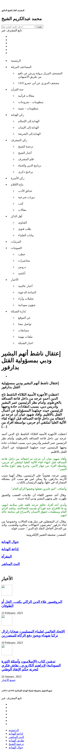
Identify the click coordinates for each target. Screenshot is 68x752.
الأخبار (14, 279)
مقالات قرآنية (26, 95)
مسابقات (23, 330)
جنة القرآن (17, 89)
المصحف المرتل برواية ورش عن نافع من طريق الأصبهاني (40, 75)
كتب (20, 203)
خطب (21, 254)
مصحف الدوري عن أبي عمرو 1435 (38, 83)
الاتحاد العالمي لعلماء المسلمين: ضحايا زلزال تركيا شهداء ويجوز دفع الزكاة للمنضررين (33, 633)
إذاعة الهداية (16, 733)
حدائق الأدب (25, 190)
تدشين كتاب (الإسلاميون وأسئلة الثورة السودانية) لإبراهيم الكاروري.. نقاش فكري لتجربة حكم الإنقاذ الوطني (31, 665)
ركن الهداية (17, 114)
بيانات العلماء (26, 235)
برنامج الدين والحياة (29, 165)
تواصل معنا (24, 324)
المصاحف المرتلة (21, 66)
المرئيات (16, 241)
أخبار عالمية (25, 286)
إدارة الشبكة (18, 311)
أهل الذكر (16, 216)
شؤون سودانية (26, 305)
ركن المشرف (19, 140)
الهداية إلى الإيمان (28, 127)
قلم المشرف (26, 159)
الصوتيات (16, 247)
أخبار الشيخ (25, 152)
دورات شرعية (26, 197)
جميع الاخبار (8, 680)
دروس (22, 266)
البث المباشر (16, 737)
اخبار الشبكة (25, 343)
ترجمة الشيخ (25, 146)
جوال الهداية (16, 747)
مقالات (22, 209)
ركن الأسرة (17, 178)
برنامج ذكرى (25, 171)
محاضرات (24, 260)
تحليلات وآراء (26, 298)
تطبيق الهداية (16, 740)
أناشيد (21, 273)
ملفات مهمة (25, 336)
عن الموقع (24, 317)
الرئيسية (16, 60)
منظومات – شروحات (31, 102)
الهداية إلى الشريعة (29, 133)
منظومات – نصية (28, 108)
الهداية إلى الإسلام (28, 121)
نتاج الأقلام (17, 184)
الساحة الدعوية (27, 292)
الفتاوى (22, 222)
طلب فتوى (24, 228)
